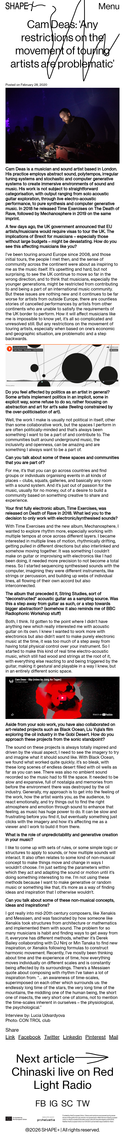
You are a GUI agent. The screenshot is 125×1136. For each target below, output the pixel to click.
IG (53, 1104)
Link (10, 1037)
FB (40, 1104)
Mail (113, 1037)
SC (67, 1104)
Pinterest (95, 1037)
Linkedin (72, 1037)
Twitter (52, 1037)
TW (83, 1104)
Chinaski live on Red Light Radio (62, 1072)
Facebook (29, 1037)
